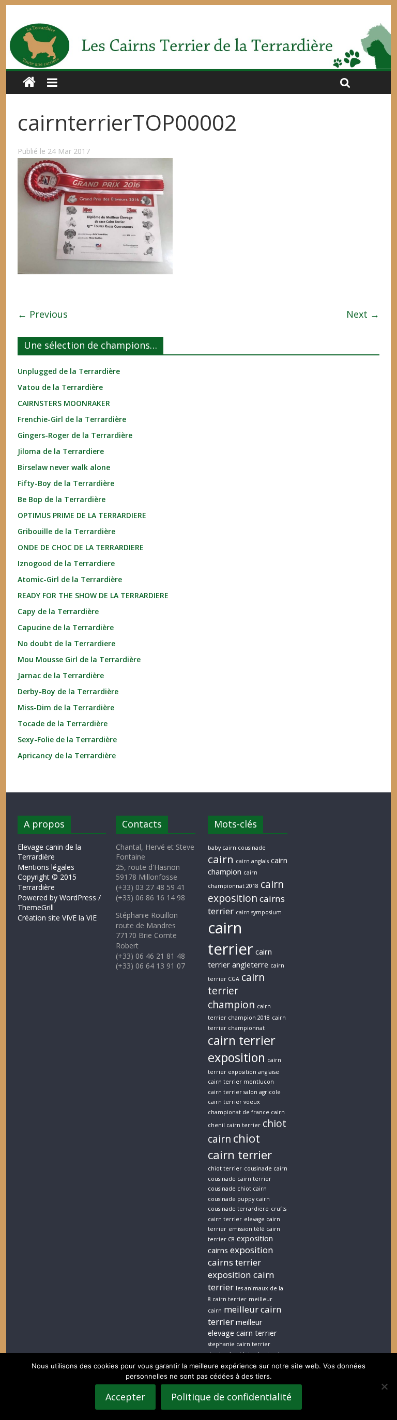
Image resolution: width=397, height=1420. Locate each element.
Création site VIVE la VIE (57, 918)
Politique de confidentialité (231, 1397)
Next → (362, 314)
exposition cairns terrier (240, 1256)
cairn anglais (252, 861)
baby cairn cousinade (237, 847)
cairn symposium (259, 912)
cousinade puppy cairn (239, 1199)
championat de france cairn (246, 1112)
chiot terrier (225, 1168)
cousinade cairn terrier (239, 1178)
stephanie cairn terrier (239, 1344)
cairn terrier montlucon (241, 1081)
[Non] (384, 1386)
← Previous (43, 314)
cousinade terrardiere (238, 1208)
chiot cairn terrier (240, 1146)
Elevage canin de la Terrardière (49, 852)
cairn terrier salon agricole (244, 1092)
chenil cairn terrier (234, 1125)
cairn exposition (246, 891)
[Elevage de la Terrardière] (29, 82)
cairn (221, 859)
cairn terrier (230, 938)
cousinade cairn (265, 1168)
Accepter (125, 1397)
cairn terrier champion (236, 991)
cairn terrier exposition (242, 1049)
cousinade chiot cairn (237, 1188)
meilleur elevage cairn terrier (242, 1327)
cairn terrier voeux (234, 1101)
